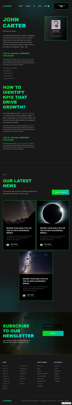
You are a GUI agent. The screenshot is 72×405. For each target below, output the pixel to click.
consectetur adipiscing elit (23, 59)
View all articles (60, 192)
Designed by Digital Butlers (48, 401)
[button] (47, 6)
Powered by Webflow (63, 401)
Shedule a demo (61, 6)
